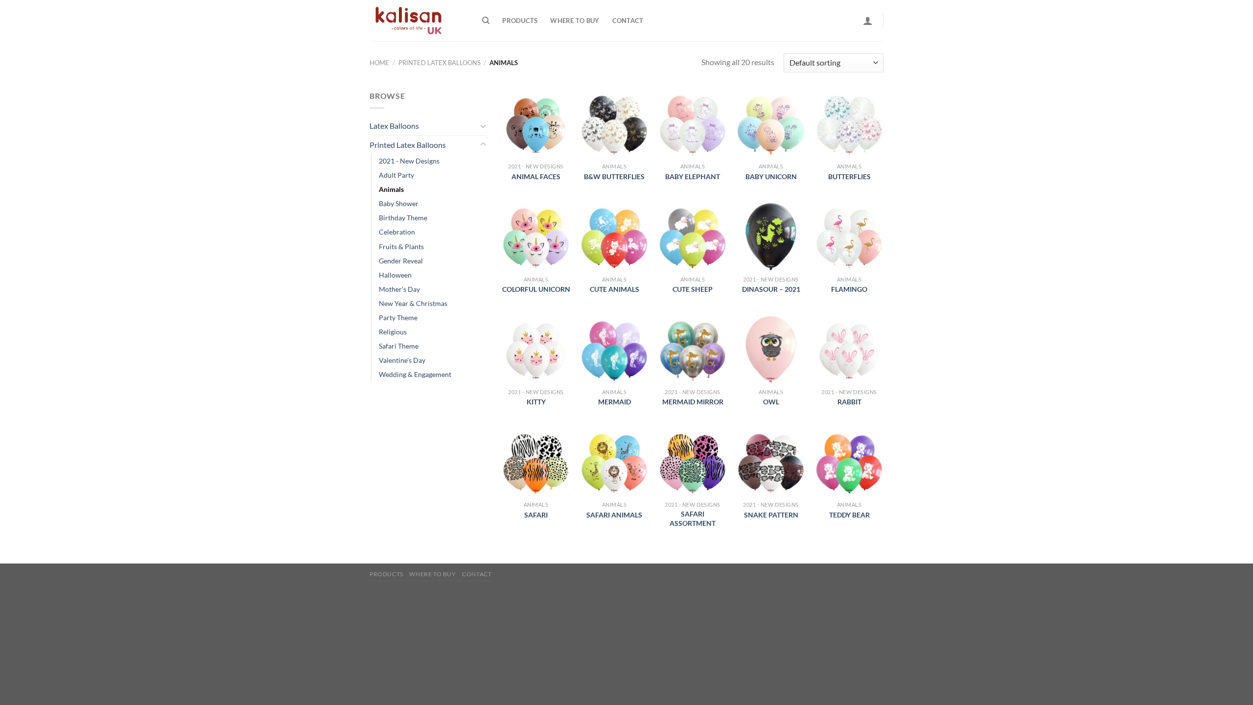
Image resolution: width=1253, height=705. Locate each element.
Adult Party (396, 175)
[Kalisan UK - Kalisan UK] (418, 20)
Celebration (397, 232)
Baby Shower (398, 203)
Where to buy (574, 20)
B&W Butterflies (614, 176)
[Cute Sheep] (692, 236)
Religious (393, 332)
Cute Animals (614, 289)
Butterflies (849, 176)
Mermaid (614, 402)
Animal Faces (535, 176)
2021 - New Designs (409, 161)
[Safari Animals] (614, 462)
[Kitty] (536, 349)
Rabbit (849, 402)
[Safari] (536, 462)
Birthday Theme (403, 217)
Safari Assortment (693, 518)
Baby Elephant (692, 176)
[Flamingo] (849, 236)
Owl (771, 402)
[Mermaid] (614, 349)
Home (379, 63)
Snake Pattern (771, 515)
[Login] (868, 20)
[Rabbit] (849, 349)
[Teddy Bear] (849, 462)
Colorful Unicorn (536, 289)
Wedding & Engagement (415, 374)
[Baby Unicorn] (771, 124)
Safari (536, 515)
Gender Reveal (401, 261)
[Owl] (771, 349)
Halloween (395, 275)
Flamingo (849, 289)
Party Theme (398, 317)
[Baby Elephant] (692, 124)
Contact (628, 20)
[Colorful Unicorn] (536, 236)
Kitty (536, 402)
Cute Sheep (693, 289)
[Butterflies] (849, 124)
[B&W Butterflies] (614, 124)
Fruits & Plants (401, 246)
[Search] (485, 20)
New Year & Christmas (413, 303)
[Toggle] (483, 126)
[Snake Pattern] (771, 462)
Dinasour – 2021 (771, 289)
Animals (391, 189)
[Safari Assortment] (692, 462)
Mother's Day (399, 289)
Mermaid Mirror (692, 402)
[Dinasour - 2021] (771, 236)
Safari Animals (614, 515)
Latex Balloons (394, 125)
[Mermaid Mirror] (692, 349)
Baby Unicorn (771, 176)
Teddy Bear (849, 515)
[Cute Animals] (614, 236)
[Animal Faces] (536, 124)
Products (519, 20)
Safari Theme (398, 346)
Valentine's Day (402, 360)
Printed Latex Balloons (439, 63)
